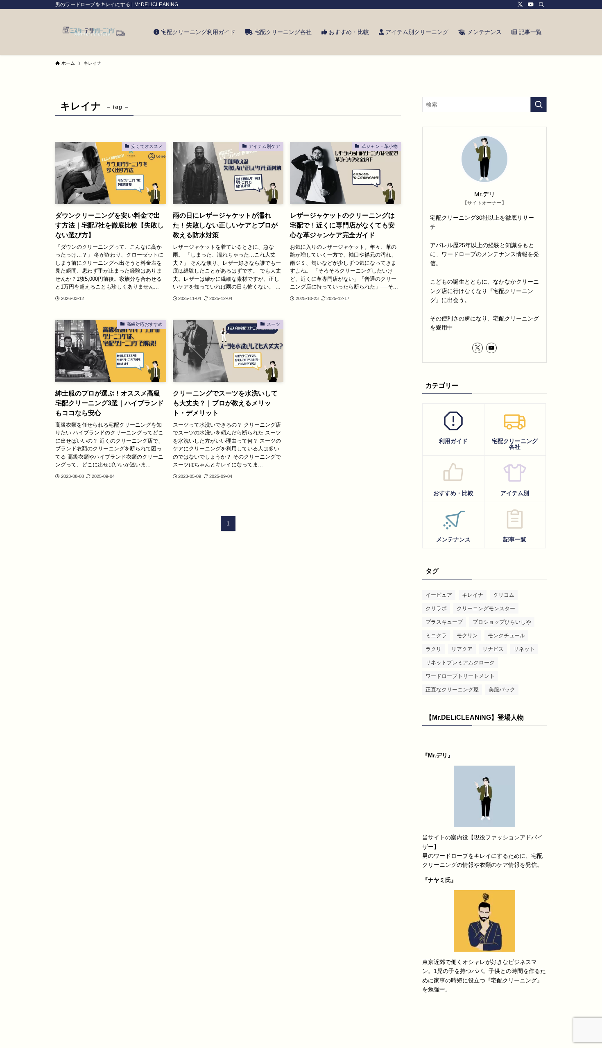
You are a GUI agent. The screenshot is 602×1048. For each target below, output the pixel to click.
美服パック (502, 690)
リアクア (462, 649)
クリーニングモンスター (486, 608)
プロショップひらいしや (502, 622)
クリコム (503, 595)
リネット (524, 649)
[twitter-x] (520, 4)
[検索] (541, 4)
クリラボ (436, 608)
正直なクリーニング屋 (452, 690)
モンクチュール (506, 635)
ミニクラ (436, 635)
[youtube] (530, 4)
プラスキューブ (444, 622)
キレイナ (472, 595)
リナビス (493, 649)
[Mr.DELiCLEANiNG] (93, 32)
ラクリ (433, 649)
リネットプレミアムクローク (460, 662)
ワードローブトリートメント (460, 676)
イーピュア (438, 595)
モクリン (467, 635)
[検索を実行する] (538, 104)
